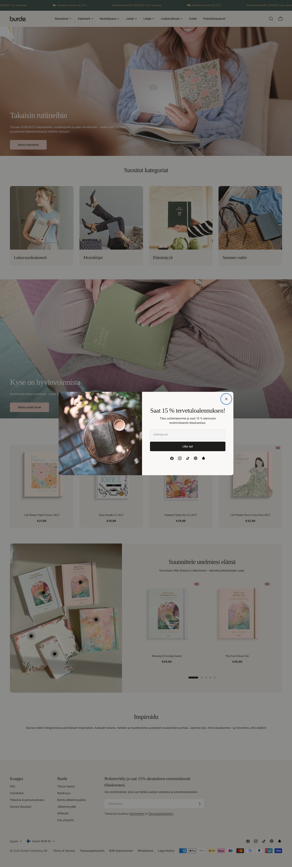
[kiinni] (226, 399)
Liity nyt (188, 446)
